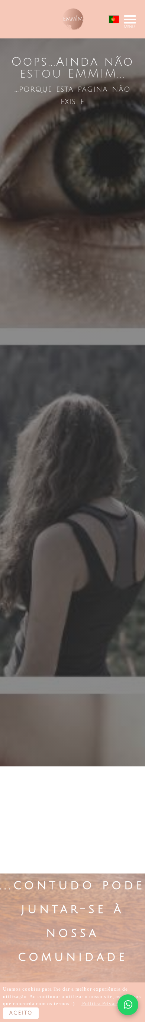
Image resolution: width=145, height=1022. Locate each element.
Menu (129, 19)
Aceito (20, 1013)
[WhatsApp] (127, 1004)
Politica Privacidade (106, 1003)
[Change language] (113, 19)
